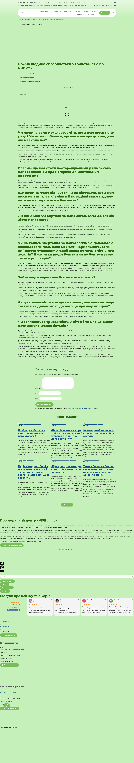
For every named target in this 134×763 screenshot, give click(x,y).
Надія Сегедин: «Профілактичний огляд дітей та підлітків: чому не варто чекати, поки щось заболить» (33, 472)
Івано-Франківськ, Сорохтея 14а (34, 2)
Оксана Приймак (119, 600)
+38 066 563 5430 (5, 621)
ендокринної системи (40, 227)
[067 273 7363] (94, 5)
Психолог (21, 287)
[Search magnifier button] (132, 576)
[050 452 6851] (106, 5)
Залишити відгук (13, 610)
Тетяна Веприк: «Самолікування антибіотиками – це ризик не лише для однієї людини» (99, 470)
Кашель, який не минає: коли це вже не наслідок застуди (99, 433)
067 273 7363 (100, 5)
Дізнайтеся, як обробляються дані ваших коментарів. (83, 409)
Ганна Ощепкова (65, 600)
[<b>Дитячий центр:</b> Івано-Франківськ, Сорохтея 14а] (18, 2)
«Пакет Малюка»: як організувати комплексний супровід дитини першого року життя (66, 434)
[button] (65, 111)
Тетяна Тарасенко (89, 127)
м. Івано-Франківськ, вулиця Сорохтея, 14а (12, 649)
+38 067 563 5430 (5, 626)
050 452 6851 (111, 5)
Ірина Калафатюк (38, 600)
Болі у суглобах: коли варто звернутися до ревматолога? (31, 433)
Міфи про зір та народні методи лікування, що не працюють (66, 469)
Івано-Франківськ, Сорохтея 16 (36, 5)
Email (37, 398)
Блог (25, 20)
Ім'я (36, 393)
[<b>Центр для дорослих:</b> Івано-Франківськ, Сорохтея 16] (18, 5)
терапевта (46, 185)
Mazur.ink (14, 728)
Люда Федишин (92, 600)
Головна (20, 20)
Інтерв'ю (29, 20)
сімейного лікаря (56, 185)
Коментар (38, 388)
